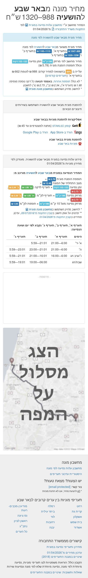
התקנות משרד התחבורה (69, 29)
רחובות (50, 522)
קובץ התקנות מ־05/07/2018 (37, 213)
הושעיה (38, 47)
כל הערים (21, 531)
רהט (79, 506)
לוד (53, 517)
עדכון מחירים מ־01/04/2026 (64, 552)
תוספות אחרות (62, 81)
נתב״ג (23, 526)
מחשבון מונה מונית (40, 89)
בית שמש (76, 522)
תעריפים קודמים (56, 75)
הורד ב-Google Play (35, 132)
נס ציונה (22, 515)
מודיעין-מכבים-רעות (18, 508)
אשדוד (78, 527)
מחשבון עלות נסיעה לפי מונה (64, 468)
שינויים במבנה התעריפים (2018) (62, 556)
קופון (61, 126)
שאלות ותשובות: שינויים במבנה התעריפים (56, 572)
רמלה (51, 506)
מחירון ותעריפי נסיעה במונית (64, 547)
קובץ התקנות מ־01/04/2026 (55, 217)
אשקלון (77, 517)
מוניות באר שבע (67, 143)
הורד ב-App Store (61, 132)
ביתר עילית (48, 511)
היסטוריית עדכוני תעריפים (66, 474)
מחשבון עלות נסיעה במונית (45, 25)
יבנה (52, 527)
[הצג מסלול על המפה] (44, 389)
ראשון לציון (20, 521)
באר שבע (50, 47)
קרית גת (77, 511)
